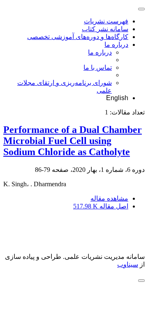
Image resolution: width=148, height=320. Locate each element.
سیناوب (127, 264)
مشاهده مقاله (109, 198)
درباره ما (116, 44)
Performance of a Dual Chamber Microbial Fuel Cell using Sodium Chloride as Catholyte (72, 140)
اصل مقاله (100, 206)
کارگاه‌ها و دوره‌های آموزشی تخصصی (77, 36)
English (117, 97)
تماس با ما (97, 67)
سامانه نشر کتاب (105, 28)
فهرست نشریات (106, 21)
